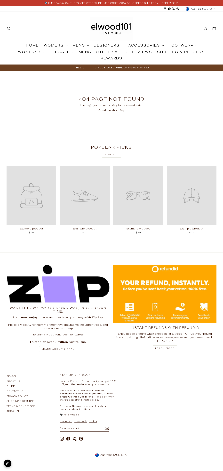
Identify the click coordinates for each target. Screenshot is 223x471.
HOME (32, 45)
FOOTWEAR (182, 45)
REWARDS (111, 58)
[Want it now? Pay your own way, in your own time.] (58, 284)
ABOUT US (13, 381)
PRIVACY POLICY (17, 396)
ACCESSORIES (144, 45)
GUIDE (11, 386)
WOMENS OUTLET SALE (44, 51)
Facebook (80, 421)
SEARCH (12, 376)
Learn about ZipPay (58, 349)
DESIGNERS (107, 45)
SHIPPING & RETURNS (181, 51)
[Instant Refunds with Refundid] (164, 294)
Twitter (93, 421)
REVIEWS (142, 51)
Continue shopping (111, 110)
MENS (79, 45)
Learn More (165, 348)
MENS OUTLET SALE (101, 51)
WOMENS (54, 45)
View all (111, 154)
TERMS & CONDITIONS (21, 406)
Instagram (66, 421)
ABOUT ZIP (14, 411)
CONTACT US (15, 391)
